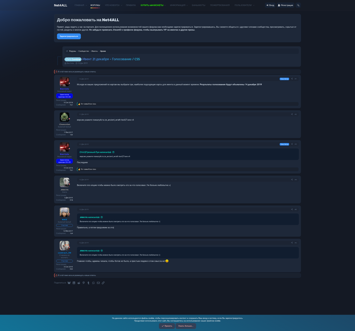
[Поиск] (298, 5)
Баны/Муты (198, 5)
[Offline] (69, 83)
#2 (296, 114)
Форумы (95, 5)
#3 (296, 144)
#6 (296, 243)
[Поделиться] (292, 78)
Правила (131, 5)
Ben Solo (70, 63)
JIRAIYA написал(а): (90, 217)
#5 (296, 209)
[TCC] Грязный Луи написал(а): (95, 152)
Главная (79, 5)
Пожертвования (220, 5)
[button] (86, 5)
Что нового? (112, 5)
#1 (296, 79)
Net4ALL (60, 5)
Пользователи (243, 5)
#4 (296, 180)
